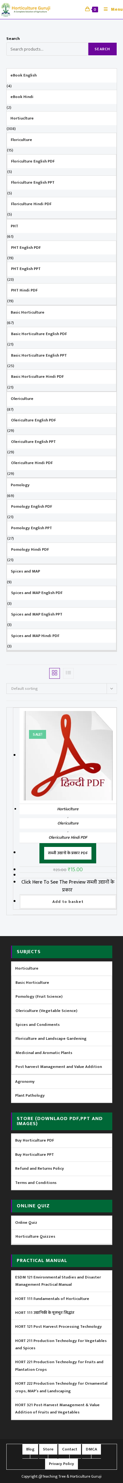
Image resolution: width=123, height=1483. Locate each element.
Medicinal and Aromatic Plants (43, 1052)
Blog (30, 1449)
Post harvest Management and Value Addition (58, 1066)
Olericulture (68, 823)
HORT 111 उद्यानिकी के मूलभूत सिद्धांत (44, 1312)
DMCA (91, 1449)
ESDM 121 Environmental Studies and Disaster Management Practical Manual (58, 1281)
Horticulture (26, 968)
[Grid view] (54, 673)
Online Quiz (26, 1222)
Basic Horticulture (32, 982)
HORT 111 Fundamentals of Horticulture (52, 1298)
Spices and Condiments (37, 1024)
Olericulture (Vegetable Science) (46, 1010)
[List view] (68, 673)
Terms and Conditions (35, 1182)
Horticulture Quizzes (35, 1236)
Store (48, 1449)
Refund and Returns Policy (39, 1168)
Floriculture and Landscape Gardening (50, 1038)
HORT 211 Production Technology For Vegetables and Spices (61, 1344)
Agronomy (25, 1081)
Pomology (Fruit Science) (38, 996)
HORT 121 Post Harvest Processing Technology (58, 1326)
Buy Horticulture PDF (34, 1140)
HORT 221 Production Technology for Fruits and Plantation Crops (59, 1365)
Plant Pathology (30, 1095)
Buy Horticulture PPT (34, 1154)
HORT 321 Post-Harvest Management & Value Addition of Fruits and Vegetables (57, 1408)
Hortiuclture (68, 809)
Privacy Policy (61, 1463)
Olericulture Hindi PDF (68, 837)
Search (13, 38)
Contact (69, 1449)
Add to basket (68, 901)
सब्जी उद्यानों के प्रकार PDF (68, 852)
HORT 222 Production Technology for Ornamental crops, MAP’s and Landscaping (61, 1387)
